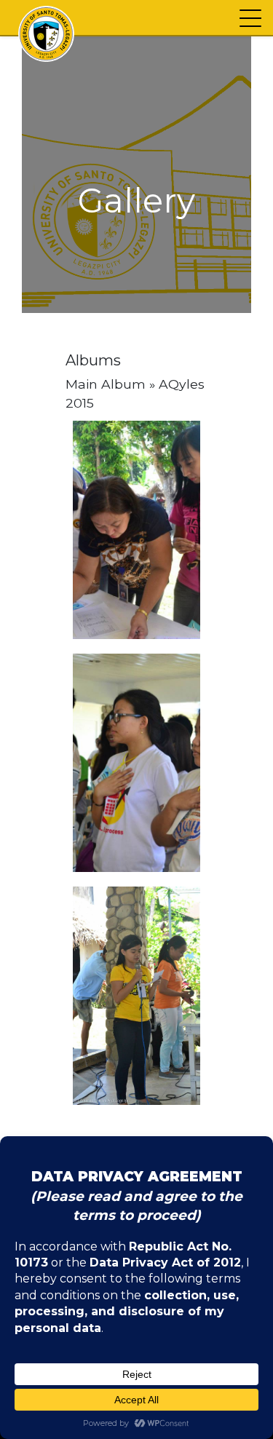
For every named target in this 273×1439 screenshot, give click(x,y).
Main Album (106, 384)
